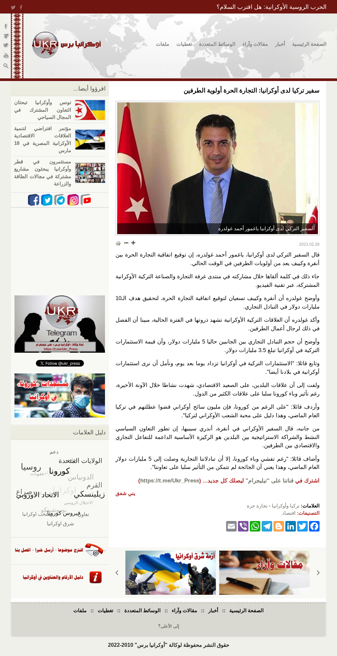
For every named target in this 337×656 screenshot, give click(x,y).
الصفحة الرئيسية (309, 44)
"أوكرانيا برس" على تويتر (6, 46)
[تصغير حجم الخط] (126, 243)
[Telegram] (267, 526)
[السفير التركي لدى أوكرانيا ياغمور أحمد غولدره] (218, 168)
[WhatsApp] (255, 526)
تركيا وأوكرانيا (285, 505)
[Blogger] (278, 526)
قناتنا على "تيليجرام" (270, 481)
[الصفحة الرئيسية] (66, 45)
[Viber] (243, 526)
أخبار (280, 44)
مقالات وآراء (255, 44)
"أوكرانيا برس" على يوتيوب (6, 56)
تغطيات (184, 44)
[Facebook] (314, 526)
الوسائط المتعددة (217, 44)
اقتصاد (289, 513)
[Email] (231, 526)
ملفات (162, 44)
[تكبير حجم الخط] (133, 243)
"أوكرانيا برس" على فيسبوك (6, 26)
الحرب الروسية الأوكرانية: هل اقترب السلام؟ (271, 7)
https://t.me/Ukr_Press (169, 481)
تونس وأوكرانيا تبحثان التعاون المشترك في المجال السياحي (42, 109)
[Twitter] (302, 526)
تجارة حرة (257, 505)
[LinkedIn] (290, 526)
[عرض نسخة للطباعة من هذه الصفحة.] (118, 243)
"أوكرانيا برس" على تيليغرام (6, 36)
